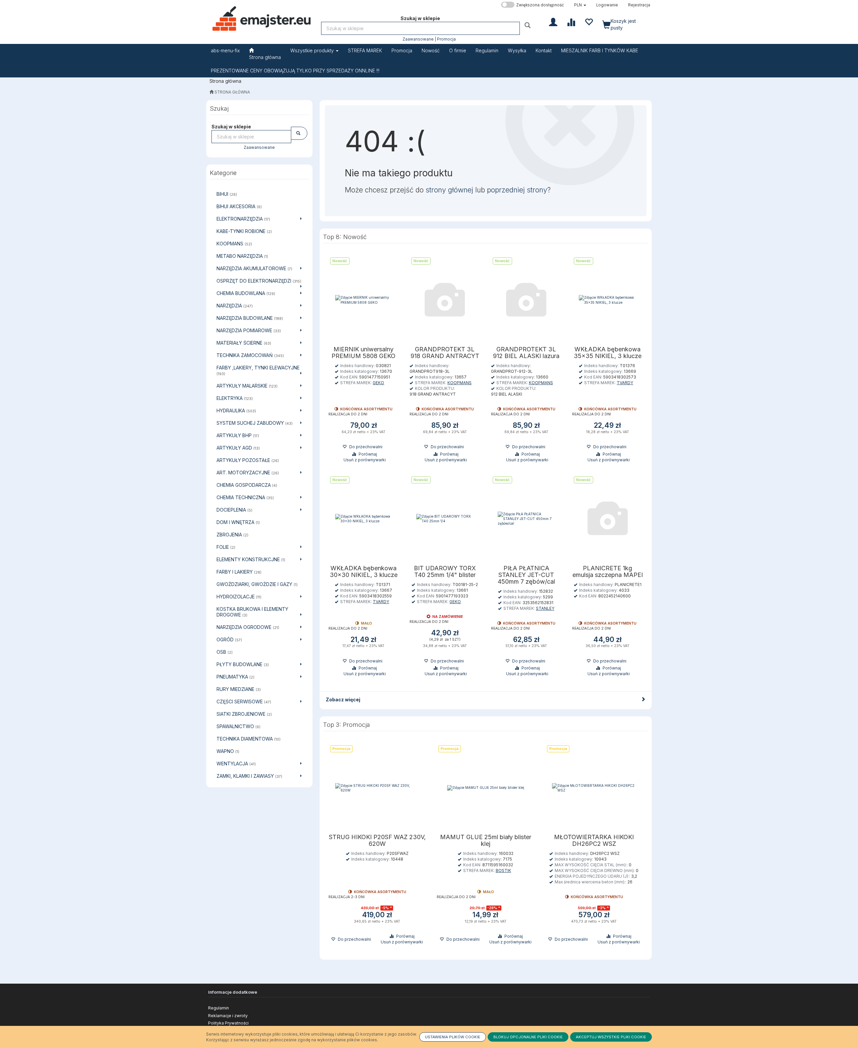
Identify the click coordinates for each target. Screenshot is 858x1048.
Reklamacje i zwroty (228, 1015)
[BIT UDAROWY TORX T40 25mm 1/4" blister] (445, 518)
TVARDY (625, 382)
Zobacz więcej (343, 699)
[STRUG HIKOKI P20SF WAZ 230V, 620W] (377, 787)
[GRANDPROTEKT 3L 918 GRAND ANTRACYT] (445, 299)
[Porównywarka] (570, 21)
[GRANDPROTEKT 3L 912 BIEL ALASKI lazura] (526, 299)
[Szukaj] (528, 25)
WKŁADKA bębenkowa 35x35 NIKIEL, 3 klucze (607, 352)
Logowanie (607, 5)
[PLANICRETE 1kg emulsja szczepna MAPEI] (607, 518)
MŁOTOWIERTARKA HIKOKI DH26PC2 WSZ (594, 840)
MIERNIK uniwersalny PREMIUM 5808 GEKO (363, 352)
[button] (580, 5)
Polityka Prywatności (228, 1023)
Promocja (446, 39)
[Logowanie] (553, 21)
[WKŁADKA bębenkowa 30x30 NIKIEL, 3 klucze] (363, 518)
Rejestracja (639, 5)
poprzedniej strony (517, 190)
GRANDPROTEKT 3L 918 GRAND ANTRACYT (445, 352)
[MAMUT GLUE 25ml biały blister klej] (486, 787)
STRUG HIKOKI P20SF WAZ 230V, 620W (377, 840)
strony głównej (449, 190)
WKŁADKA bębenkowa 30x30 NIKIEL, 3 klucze (363, 571)
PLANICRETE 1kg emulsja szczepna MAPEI (607, 571)
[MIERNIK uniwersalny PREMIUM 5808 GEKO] (363, 299)
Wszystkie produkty (312, 50)
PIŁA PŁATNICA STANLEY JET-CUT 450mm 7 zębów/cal (526, 575)
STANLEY (545, 608)
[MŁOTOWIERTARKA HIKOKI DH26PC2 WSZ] (594, 787)
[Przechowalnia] (588, 21)
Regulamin (218, 1007)
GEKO (378, 382)
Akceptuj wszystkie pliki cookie (611, 1037)
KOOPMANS (459, 382)
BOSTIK (503, 870)
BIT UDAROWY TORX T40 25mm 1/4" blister (445, 571)
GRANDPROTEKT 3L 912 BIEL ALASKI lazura (526, 352)
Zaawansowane (418, 39)
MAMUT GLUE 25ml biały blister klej (485, 840)
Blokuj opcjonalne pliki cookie (528, 1037)
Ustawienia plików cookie (452, 1037)
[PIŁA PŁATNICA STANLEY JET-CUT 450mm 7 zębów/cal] (526, 518)
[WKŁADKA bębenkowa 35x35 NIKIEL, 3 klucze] (607, 299)
